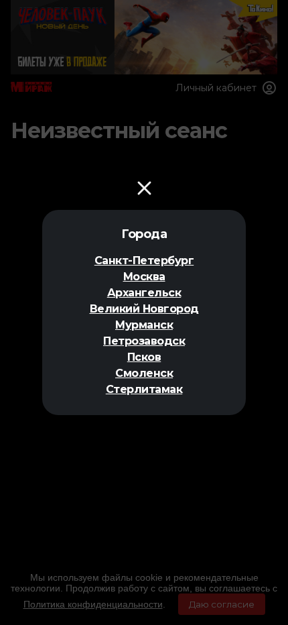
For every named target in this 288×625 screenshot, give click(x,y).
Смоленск (144, 373)
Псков (144, 357)
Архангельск (144, 292)
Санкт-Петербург (144, 260)
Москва (144, 276)
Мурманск (144, 325)
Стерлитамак (144, 389)
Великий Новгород (144, 308)
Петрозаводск (144, 341)
